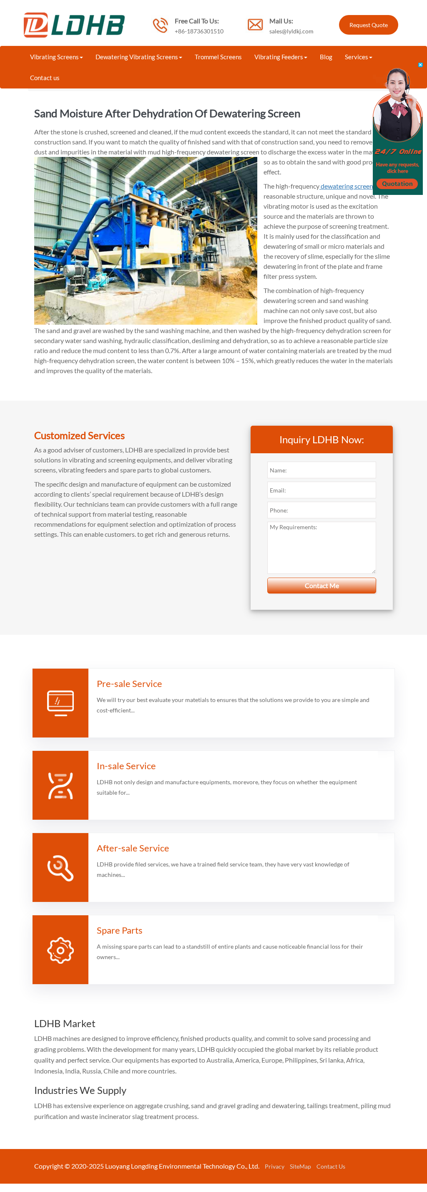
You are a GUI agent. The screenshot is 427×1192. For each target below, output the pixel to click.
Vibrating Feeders (278, 57)
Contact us (45, 77)
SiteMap (300, 1166)
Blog (326, 57)
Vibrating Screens (54, 57)
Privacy (274, 1166)
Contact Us (330, 1166)
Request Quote (368, 24)
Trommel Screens (218, 57)
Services (356, 57)
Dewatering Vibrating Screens (136, 57)
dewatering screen (346, 186)
